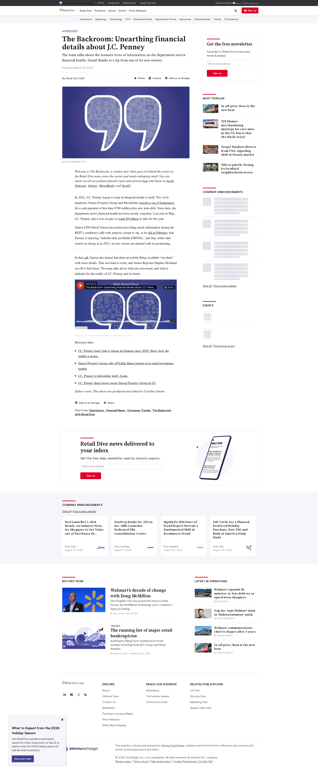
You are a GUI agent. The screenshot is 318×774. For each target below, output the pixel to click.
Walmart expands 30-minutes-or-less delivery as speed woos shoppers (234, 593)
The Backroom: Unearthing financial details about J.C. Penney (108, 335)
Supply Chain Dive (148, 3)
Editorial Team (110, 696)
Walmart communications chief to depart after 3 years (235, 630)
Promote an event (224, 346)
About (105, 690)
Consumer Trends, (139, 410)
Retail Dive (79, 335)
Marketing (100, 19)
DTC (128, 19)
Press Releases (137, 10)
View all (207, 286)
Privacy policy (123, 761)
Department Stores (165, 19)
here (145, 181)
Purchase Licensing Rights (117, 713)
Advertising (152, 690)
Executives (185, 19)
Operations (86, 19)
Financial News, (116, 410)
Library (112, 10)
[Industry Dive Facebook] (71, 694)
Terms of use (141, 761)
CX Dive (100, 3)
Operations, (97, 410)
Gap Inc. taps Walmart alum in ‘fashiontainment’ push (234, 612)
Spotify (126, 186)
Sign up (252, 10)
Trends (217, 19)
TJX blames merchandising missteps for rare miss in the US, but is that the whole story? (237, 129)
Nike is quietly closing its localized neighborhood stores (237, 168)
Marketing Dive (129, 3)
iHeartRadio (107, 186)
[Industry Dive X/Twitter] (78, 694)
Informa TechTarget (172, 745)
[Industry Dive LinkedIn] (64, 694)
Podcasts (100, 10)
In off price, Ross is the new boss (238, 108)
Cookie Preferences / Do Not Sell (192, 761)
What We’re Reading (114, 725)
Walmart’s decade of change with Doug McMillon (138, 593)
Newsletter (108, 707)
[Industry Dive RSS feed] (85, 694)
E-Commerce (231, 19)
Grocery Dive (113, 3)
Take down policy (161, 761)
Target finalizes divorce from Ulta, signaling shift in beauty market (238, 150)
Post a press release (225, 286)
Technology (115, 19)
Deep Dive (86, 10)
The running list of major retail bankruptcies (141, 633)
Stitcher (92, 186)
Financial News (202, 19)
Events (122, 10)
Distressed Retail (143, 19)
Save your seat (22, 758)
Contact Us (108, 702)
